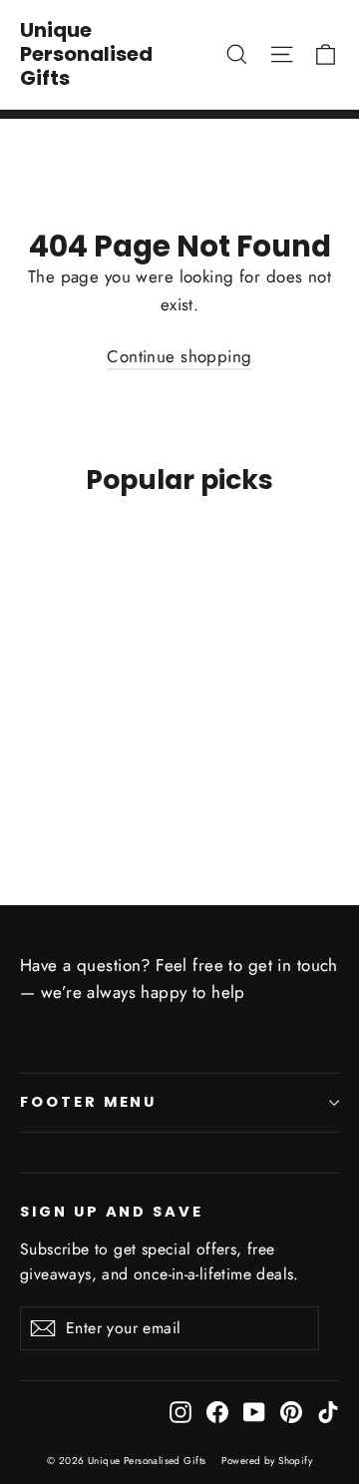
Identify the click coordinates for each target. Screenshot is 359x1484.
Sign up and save (111, 1212)
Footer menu (88, 1102)
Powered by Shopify (266, 1460)
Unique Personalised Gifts (86, 54)
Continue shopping (179, 356)
